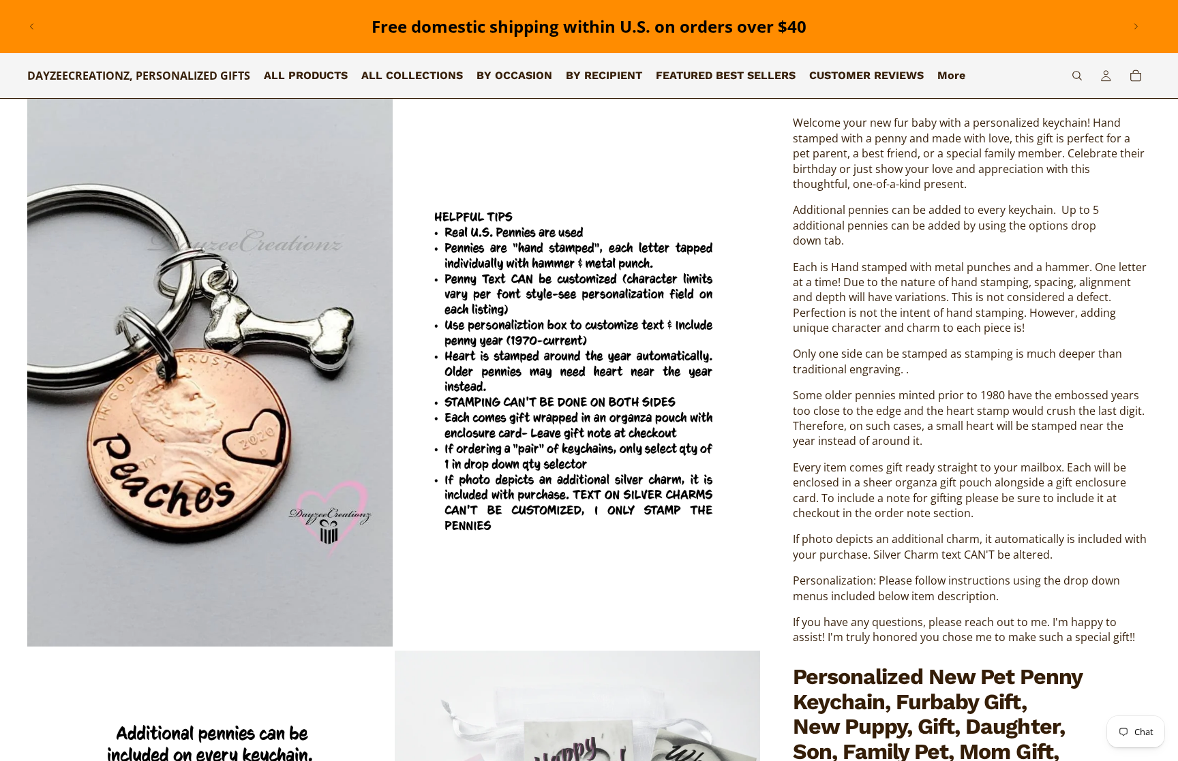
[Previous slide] (32, 27)
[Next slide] (1136, 27)
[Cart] (1136, 76)
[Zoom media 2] (577, 373)
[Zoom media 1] (210, 373)
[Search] (1077, 76)
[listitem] (951, 76)
